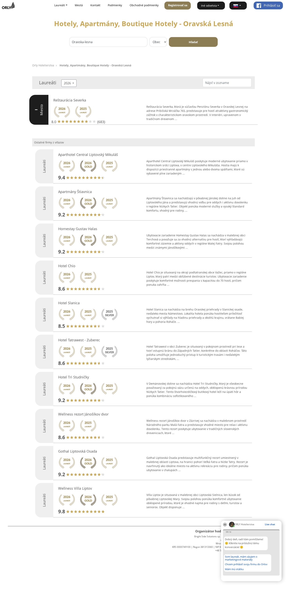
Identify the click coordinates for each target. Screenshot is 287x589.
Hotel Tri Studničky (73, 377)
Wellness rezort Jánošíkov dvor (83, 414)
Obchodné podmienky (144, 5)
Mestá (79, 5)
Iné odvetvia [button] (209, 5)
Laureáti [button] (59, 5)
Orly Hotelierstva (43, 65)
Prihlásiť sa (271, 5)
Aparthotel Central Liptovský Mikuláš (88, 154)
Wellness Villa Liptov (75, 488)
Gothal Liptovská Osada (77, 451)
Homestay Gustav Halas (77, 228)
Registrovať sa (177, 5)
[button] (238, 6)
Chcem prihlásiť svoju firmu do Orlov (246, 564)
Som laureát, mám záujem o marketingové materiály (241, 558)
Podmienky (115, 5)
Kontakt (95, 5)
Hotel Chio (66, 265)
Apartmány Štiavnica (75, 191)
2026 (68, 83)
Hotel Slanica (69, 303)
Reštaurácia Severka (69, 100)
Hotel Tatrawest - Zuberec (79, 340)
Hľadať (193, 42)
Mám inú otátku (234, 569)
